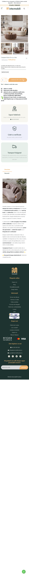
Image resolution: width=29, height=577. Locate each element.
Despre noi (14, 282)
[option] (14, 28)
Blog (14, 284)
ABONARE (24, 367)
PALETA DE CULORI (5, 72)
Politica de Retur (14, 302)
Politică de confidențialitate (14, 307)
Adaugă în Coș (16, 79)
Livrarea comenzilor (14, 330)
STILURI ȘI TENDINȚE (14, 5)
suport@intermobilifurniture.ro (15, 353)
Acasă (2, 12)
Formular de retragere (14, 304)
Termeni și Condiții (14, 299)
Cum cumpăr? (14, 327)
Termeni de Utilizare (14, 297)
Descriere (7, 169)
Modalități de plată (14, 287)
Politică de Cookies (14, 325)
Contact (14, 309)
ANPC (14, 311)
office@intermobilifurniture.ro (15, 350)
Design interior (14, 289)
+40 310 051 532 (15, 119)
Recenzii (7, 173)
